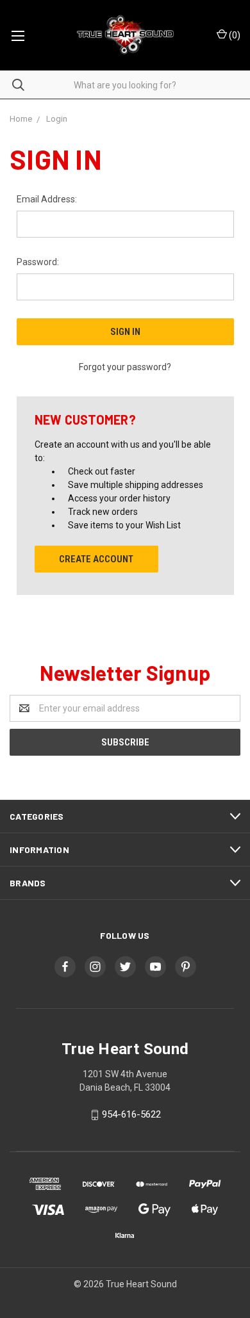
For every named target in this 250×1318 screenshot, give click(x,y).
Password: (38, 262)
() (233, 35)
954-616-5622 (131, 1114)
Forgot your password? (125, 367)
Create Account (96, 559)
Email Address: (47, 199)
